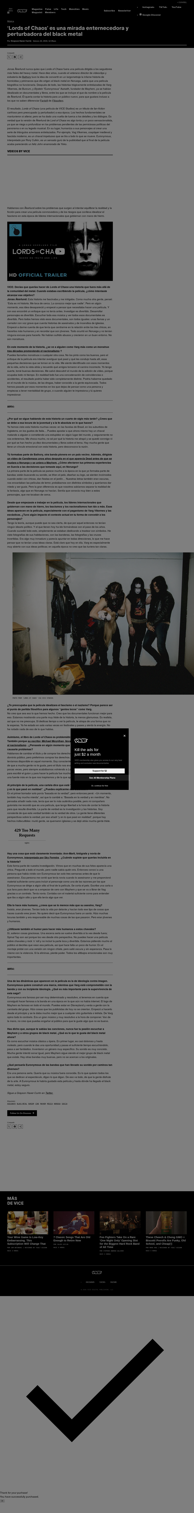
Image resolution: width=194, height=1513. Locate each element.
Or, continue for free (99, 786)
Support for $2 (100, 771)
